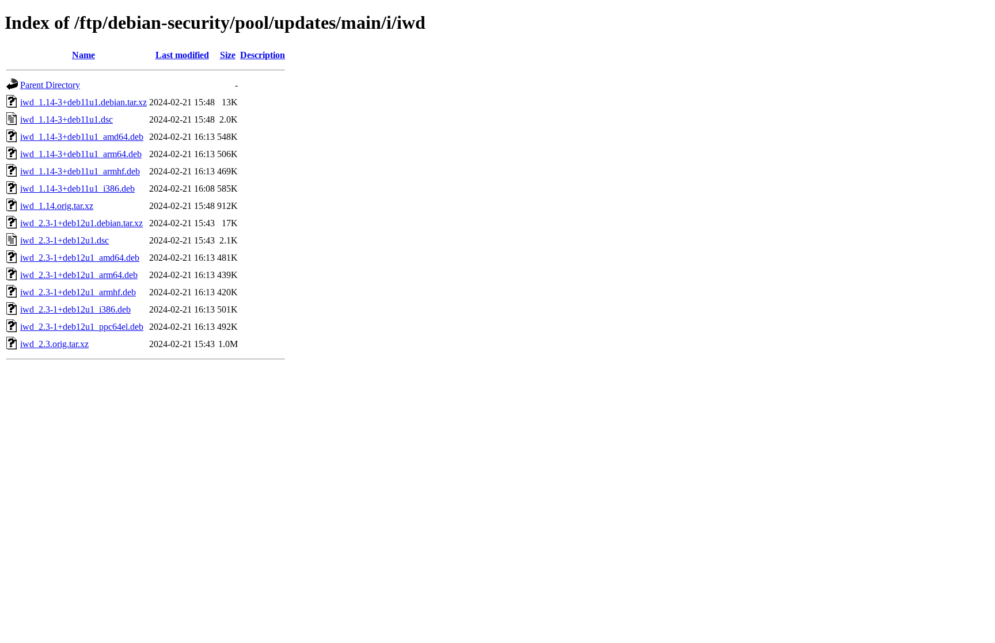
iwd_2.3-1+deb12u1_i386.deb (75, 309)
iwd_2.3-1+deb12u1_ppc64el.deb (81, 327)
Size (228, 55)
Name (83, 55)
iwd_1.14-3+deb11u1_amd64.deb (81, 137)
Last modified (182, 55)
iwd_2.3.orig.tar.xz (54, 344)
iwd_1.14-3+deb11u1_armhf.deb (80, 171)
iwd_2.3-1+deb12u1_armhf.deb (78, 292)
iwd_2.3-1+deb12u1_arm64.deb (79, 275)
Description (262, 55)
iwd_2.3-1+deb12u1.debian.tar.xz (81, 223)
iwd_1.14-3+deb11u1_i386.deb (77, 188)
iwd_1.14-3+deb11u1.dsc (66, 119)
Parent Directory (50, 85)
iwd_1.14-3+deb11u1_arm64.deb (81, 154)
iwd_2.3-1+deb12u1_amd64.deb (79, 257)
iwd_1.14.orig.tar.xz (56, 206)
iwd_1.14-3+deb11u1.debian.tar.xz (83, 102)
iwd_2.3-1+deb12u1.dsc (64, 240)
